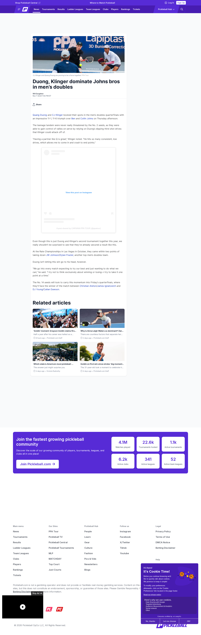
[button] (23, 9)
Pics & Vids (90, 558)
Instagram (125, 531)
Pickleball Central (58, 542)
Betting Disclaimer (165, 547)
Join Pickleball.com (35, 464)
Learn (87, 537)
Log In (171, 3)
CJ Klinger (57, 115)
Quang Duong (40, 115)
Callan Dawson (51, 289)
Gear (87, 542)
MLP (51, 553)
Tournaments (48, 9)
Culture (88, 547)
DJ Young (38, 289)
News (36, 9)
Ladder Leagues (75, 9)
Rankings (125, 9)
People (88, 531)
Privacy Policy (163, 531)
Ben (73, 118)
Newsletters (90, 564)
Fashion (88, 553)
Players (114, 9)
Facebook (125, 537)
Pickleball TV (56, 537)
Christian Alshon (88, 286)
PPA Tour (54, 531)
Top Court (54, 564)
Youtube (124, 553)
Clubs (105, 9)
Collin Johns (86, 118)
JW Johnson (52, 255)
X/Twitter (125, 542)
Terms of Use (163, 537)
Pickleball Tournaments (61, 547)
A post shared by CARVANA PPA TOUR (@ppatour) (78, 228)
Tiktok (123, 547)
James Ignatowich (106, 286)
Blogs (87, 569)
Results (61, 9)
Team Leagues (93, 9)
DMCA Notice (163, 542)
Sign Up (181, 3)
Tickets (136, 9)
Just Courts (55, 569)
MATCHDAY (55, 558)
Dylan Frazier (66, 255)
